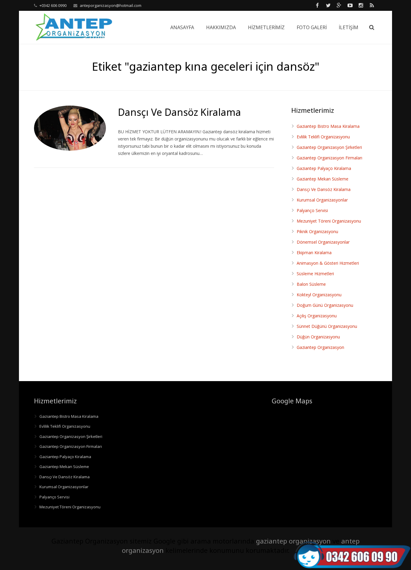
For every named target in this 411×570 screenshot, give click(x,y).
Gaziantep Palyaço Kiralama (324, 168)
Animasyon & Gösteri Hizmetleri (328, 263)
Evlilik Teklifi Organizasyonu (323, 137)
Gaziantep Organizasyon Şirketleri (329, 147)
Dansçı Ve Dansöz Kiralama (324, 189)
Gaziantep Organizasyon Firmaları (329, 158)
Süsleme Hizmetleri (315, 273)
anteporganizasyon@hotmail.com (110, 5)
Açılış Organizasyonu (317, 316)
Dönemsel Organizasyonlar (323, 242)
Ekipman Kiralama (314, 252)
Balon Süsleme (311, 284)
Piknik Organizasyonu (317, 231)
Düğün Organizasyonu (318, 337)
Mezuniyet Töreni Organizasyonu (329, 221)
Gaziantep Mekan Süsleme (322, 179)
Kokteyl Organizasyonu (319, 294)
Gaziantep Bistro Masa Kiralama (328, 126)
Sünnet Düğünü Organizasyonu (327, 326)
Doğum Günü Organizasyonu (325, 305)
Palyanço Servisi (312, 210)
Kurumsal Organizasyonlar (322, 200)
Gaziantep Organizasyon (320, 347)
